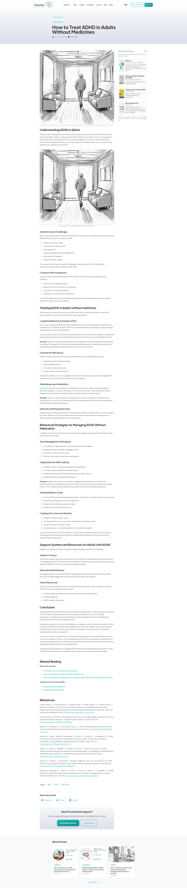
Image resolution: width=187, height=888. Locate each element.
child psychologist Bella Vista (53, 690)
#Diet (56, 784)
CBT (41, 325)
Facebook (48, 800)
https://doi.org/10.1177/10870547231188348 (56, 722)
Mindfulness (44, 388)
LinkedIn (75, 800)
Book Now (149, 4)
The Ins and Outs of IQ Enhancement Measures (60, 671)
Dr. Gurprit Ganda (60, 37)
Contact (99, 5)
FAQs (105, 5)
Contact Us (89, 823)
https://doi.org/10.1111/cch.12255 (82, 712)
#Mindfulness (65, 784)
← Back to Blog (57, 17)
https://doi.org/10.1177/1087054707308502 (81, 776)
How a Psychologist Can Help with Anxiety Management (63, 674)
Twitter (61, 800)
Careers (81, 5)
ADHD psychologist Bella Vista (54, 686)
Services (66, 5)
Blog (111, 5)
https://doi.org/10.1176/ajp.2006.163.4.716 (55, 744)
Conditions (90, 5)
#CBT (49, 784)
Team (75, 5)
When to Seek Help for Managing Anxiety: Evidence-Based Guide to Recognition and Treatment (78, 677)
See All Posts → (93, 882)
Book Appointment (68, 823)
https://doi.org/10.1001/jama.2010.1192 (54, 756)
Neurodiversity (58, 22)
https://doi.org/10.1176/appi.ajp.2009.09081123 (57, 766)
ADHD (46, 236)
